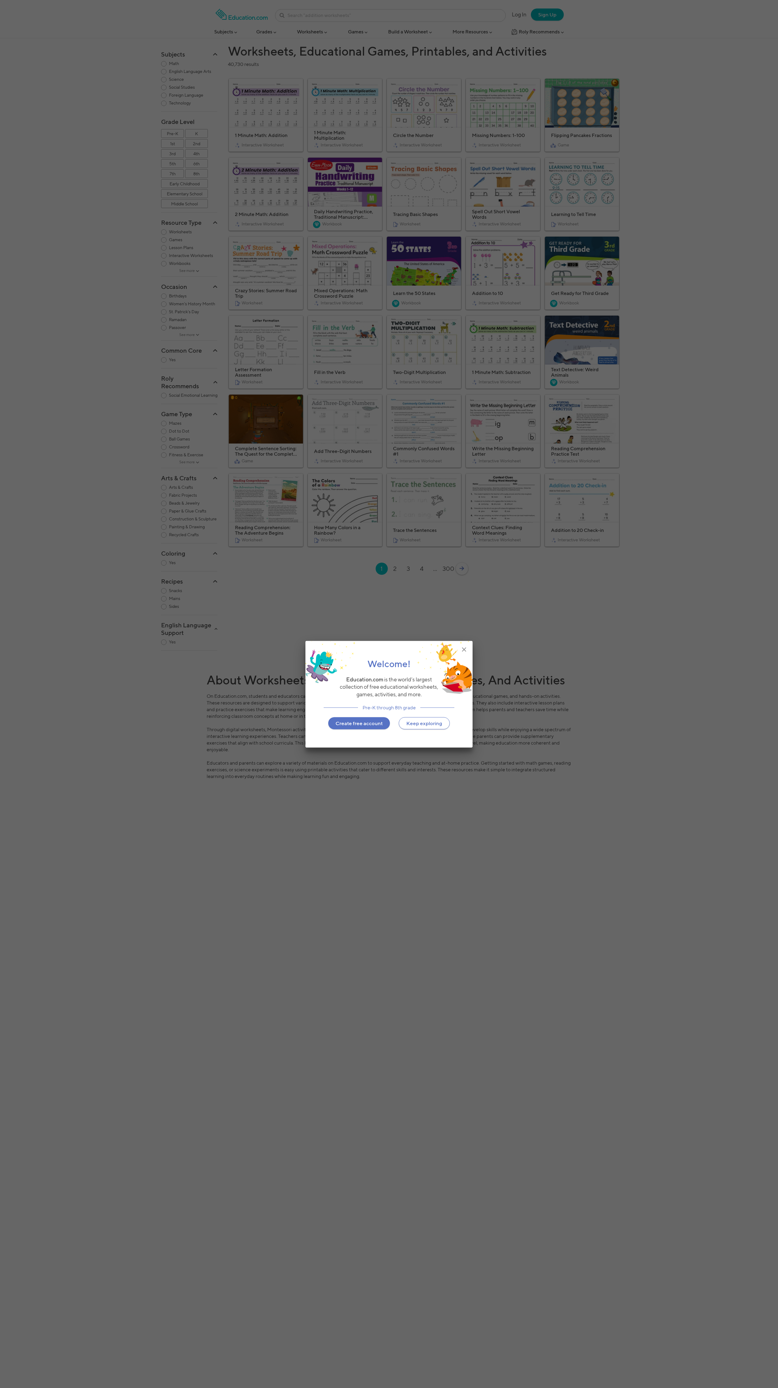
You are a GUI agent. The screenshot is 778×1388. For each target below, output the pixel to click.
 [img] (464, 649)
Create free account (359, 723)
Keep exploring (424, 723)
